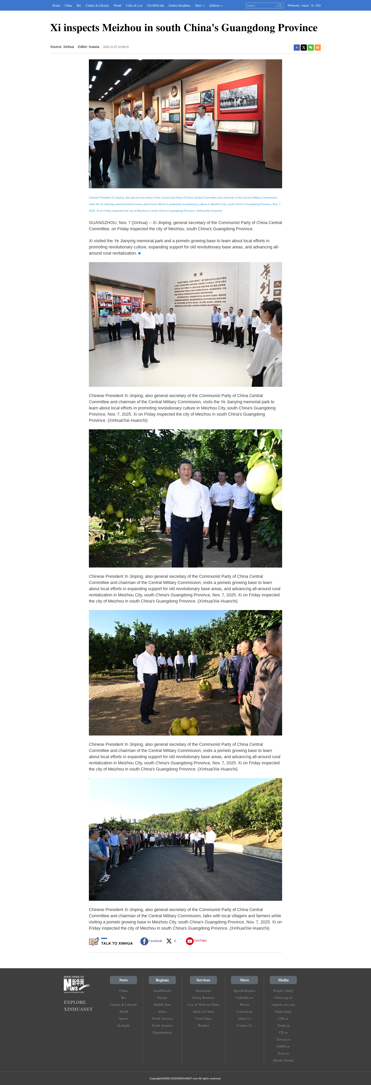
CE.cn (283, 1032)
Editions (214, 5)
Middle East (162, 1004)
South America (162, 1025)
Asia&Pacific (162, 990)
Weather (203, 1025)
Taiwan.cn (283, 1039)
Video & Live (134, 5)
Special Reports (244, 990)
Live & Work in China (203, 1004)
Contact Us (244, 1025)
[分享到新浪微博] (318, 47)
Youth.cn (283, 1025)
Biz (79, 5)
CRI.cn (283, 1018)
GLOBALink (155, 5)
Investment (203, 990)
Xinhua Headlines (179, 5)
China (68, 5)
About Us (244, 1018)
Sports (123, 1018)
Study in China (203, 1011)
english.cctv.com (283, 1004)
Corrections (244, 1011)
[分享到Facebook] (297, 47)
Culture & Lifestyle (97, 5)
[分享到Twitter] (304, 47)
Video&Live (244, 997)
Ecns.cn (283, 1053)
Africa (162, 1011)
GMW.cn (283, 1046)
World (117, 5)
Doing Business (203, 997)
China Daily (283, 1011)
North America (162, 1018)
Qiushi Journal (283, 1060)
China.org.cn (283, 997)
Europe (162, 997)
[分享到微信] (311, 47)
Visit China (203, 1018)
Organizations (162, 1032)
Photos (244, 1004)
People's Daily (283, 990)
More (198, 5)
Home (56, 5)
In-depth (123, 1025)
